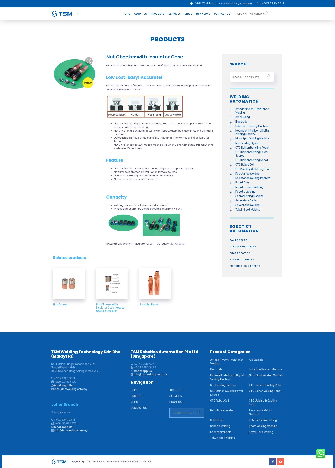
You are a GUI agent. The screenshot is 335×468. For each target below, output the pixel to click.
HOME (126, 13)
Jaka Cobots (238, 240)
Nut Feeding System (248, 143)
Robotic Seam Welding (249, 187)
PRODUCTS (158, 13)
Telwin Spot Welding (247, 209)
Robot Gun (242, 182)
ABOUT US (140, 13)
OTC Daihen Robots (243, 246)
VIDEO (189, 13)
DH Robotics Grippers (245, 266)
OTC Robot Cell (244, 164)
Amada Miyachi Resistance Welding (252, 111)
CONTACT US (222, 13)
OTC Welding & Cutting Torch (253, 169)
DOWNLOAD (203, 13)
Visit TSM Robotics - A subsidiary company (224, 3)
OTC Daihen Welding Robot (251, 160)
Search (267, 13)
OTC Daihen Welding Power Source (251, 154)
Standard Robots (242, 259)
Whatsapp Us (63, 385)
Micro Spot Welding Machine (252, 138)
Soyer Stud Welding (247, 205)
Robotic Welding (245, 191)
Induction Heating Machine (252, 126)
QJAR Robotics (240, 253)
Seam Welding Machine (249, 196)
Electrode (241, 121)
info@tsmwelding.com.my (70, 389)
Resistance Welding (247, 173)
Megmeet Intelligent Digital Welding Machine (252, 132)
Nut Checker (178, 243)
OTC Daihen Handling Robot (252, 147)
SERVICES (174, 13)
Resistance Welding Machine (252, 178)
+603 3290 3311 (273, 3)
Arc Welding (242, 117)
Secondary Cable (245, 200)
